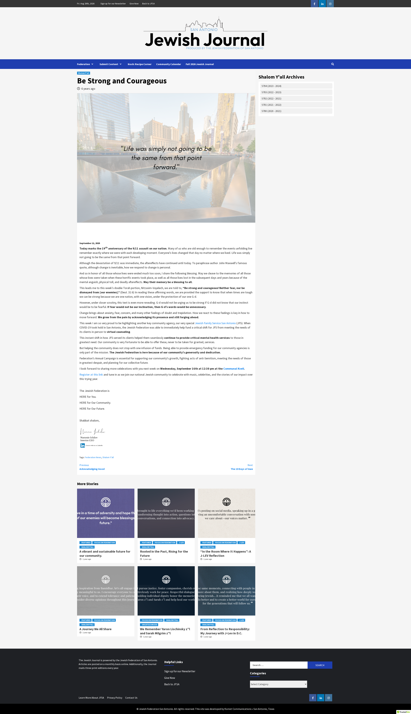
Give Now (134, 3)
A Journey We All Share (95, 629)
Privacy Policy (114, 697)
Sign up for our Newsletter (113, 3)
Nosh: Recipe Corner (139, 64)
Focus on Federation (104, 542)
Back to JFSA (148, 3)
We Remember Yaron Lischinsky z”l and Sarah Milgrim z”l (165, 631)
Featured (86, 542)
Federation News (93, 457)
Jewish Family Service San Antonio (215, 323)
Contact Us (131, 697)
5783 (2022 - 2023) (271, 92)
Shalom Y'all (83, 73)
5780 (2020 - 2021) (271, 111)
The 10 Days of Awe (242, 466)
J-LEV (181, 542)
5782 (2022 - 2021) (271, 98)
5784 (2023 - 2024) (271, 86)
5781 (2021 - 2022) (271, 104)
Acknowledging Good (92, 466)
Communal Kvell (233, 368)
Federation (83, 64)
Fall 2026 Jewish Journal (200, 64)
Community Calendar (168, 64)
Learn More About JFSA (91, 697)
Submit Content (109, 64)
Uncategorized (149, 624)
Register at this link (91, 374)
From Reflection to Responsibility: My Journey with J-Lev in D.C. (225, 631)
